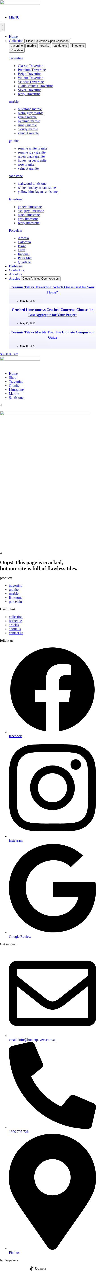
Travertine (16, 58)
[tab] (17, 45)
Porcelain (15, 230)
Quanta (40, 1268)
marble (14, 101)
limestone (15, 199)
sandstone (16, 176)
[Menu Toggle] (2, 27)
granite (14, 141)
